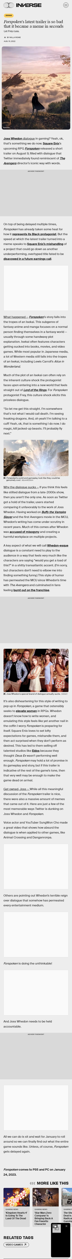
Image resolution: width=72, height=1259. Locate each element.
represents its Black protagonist (34, 234)
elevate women (26, 711)
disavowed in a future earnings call (27, 259)
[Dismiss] (66, 1226)
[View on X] (36, 288)
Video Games (14, 1244)
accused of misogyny (24, 532)
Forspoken (32, 148)
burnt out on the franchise (31, 590)
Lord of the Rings (34, 390)
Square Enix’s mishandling (45, 244)
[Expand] (55, 1226)
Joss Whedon (12, 138)
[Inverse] (29, 5)
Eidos (35, 751)
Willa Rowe (15, 37)
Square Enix (51, 143)
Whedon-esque (57, 545)
